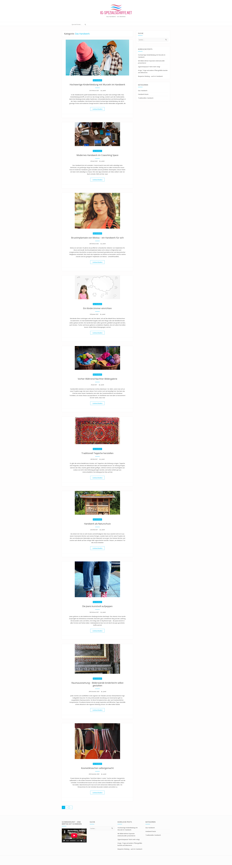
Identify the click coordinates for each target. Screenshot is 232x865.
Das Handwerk (97, 80)
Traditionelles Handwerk (145, 98)
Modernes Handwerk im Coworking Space (97, 155)
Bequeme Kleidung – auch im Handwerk (150, 76)
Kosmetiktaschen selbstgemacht (97, 768)
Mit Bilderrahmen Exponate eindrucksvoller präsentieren (151, 62)
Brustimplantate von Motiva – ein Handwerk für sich (97, 237)
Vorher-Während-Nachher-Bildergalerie (97, 378)
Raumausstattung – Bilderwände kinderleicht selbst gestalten (97, 684)
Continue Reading (99, 109)
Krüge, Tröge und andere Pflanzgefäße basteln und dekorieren (153, 71)
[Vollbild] (84, 841)
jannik (104, 90)
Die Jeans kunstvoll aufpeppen (97, 606)
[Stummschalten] (81, 841)
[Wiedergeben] (64, 841)
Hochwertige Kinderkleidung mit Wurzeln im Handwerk (97, 84)
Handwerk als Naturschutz (97, 523)
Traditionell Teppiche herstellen (97, 453)
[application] (74, 835)
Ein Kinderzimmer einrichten (97, 308)
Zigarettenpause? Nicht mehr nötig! (149, 67)
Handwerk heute (143, 94)
